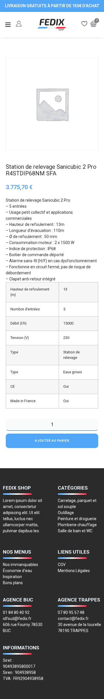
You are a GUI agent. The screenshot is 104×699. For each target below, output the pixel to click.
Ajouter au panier (52, 440)
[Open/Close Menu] (8, 25)
